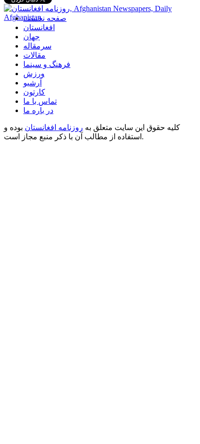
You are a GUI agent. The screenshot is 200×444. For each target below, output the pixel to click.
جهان (31, 37)
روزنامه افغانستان (54, 127)
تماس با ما (40, 101)
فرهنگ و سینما (46, 64)
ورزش (34, 73)
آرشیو (32, 83)
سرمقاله (37, 46)
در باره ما (38, 110)
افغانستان (39, 27)
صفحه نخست (45, 18)
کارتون (34, 92)
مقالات (34, 55)
